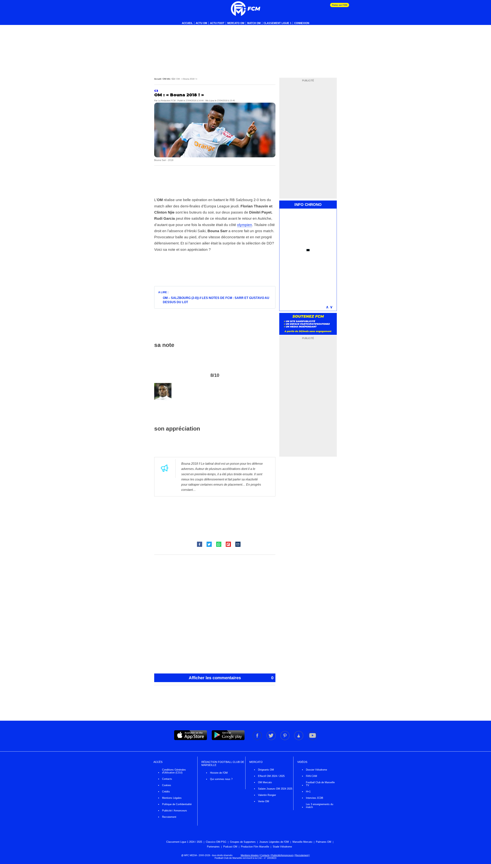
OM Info (166, 79)
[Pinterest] (285, 739)
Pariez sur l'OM (339, 5)
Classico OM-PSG (216, 841)
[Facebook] (257, 739)
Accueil (187, 23)
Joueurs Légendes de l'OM (274, 841)
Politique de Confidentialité (177, 804)
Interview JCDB (314, 797)
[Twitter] (271, 739)
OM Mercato (265, 782)
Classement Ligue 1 (277, 23)
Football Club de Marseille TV (320, 784)
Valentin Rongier (267, 795)
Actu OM (201, 23)
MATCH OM (254, 23)
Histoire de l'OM (219, 772)
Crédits (166, 791)
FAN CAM (311, 776)
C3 (173, 79)
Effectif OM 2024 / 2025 (271, 776)
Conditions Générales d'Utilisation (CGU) (174, 771)
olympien (244, 225)
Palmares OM (323, 841)
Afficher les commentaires (231, 677)
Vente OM (263, 801)
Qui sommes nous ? (221, 779)
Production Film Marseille (255, 846)
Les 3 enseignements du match (319, 806)
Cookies (166, 785)
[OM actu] (245, 8)
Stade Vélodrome (282, 846)
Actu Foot (217, 23)
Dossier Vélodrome (316, 769)
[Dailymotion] (299, 739)
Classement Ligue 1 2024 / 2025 (184, 841)
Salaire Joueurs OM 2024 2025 (275, 788)
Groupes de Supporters (243, 841)
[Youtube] (312, 739)
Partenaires (213, 846)
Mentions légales (250, 855)
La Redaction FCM (166, 100)
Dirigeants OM (266, 769)
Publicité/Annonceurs (282, 855)
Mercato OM (235, 23)
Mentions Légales (172, 797)
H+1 (308, 791)
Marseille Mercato (302, 841)
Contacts (167, 778)
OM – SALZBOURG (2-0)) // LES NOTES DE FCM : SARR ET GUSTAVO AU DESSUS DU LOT (216, 300)
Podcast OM (230, 846)
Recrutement (169, 816)
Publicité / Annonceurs (174, 810)
